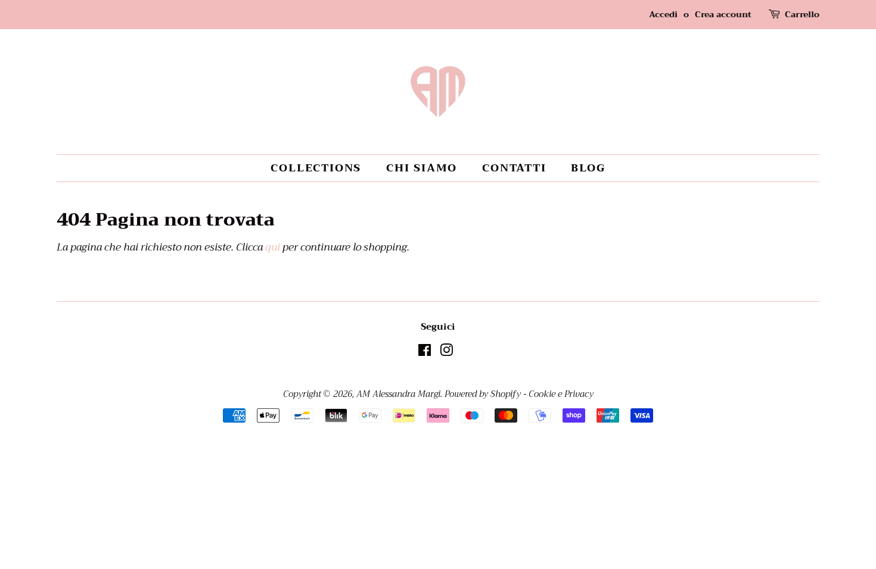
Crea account (723, 14)
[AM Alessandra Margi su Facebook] (424, 352)
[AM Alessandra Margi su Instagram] (446, 352)
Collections (316, 167)
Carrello (802, 14)
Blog (588, 167)
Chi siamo (421, 167)
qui (272, 247)
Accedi (663, 14)
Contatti (514, 167)
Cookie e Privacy (561, 394)
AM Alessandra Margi (398, 394)
